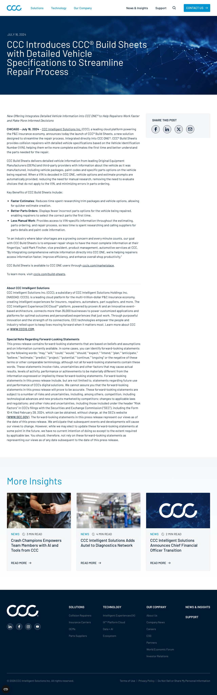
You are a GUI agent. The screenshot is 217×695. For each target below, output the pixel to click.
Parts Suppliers (78, 635)
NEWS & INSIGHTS (197, 607)
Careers (151, 629)
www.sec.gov (18, 417)
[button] (37, 8)
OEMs (72, 629)
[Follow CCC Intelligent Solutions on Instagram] (28, 626)
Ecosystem (109, 635)
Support (160, 8)
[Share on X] (179, 129)
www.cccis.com (22, 329)
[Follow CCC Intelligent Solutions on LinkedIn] (10, 626)
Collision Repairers (80, 615)
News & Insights (137, 8)
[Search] (174, 8)
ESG (148, 635)
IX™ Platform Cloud (114, 622)
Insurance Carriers (80, 622)
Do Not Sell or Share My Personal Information (184, 680)
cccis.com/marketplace (98, 265)
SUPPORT (191, 617)
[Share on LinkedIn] (167, 129)
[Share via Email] (190, 129)
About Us (151, 615)
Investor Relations (157, 656)
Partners (151, 642)
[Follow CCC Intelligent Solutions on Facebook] (19, 626)
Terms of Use (127, 680)
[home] (14, 8)
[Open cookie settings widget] (6, 689)
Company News (155, 622)
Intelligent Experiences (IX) (119, 615)
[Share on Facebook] (156, 129)
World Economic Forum (160, 649)
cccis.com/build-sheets (49, 274)
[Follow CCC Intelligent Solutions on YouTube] (37, 626)
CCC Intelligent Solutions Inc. (61, 129)
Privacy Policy (146, 680)
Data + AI (108, 629)
